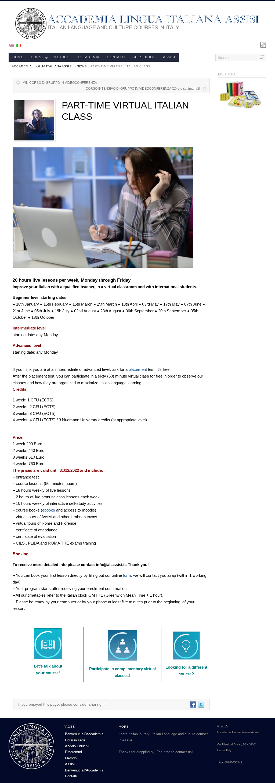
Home (17, 57)
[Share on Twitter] (200, 704)
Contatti (116, 57)
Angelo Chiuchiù (77, 746)
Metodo (62, 57)
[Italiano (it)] (18, 45)
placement (138, 369)
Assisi (169, 57)
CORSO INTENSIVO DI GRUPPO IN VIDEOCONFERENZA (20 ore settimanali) (143, 88)
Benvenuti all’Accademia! (84, 734)
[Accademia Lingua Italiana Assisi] (137, 38)
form (127, 575)
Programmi (73, 752)
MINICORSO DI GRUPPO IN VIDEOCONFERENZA (60, 83)
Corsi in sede (75, 740)
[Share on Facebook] (192, 704)
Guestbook (143, 57)
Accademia (88, 57)
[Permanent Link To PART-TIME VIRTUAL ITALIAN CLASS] (34, 120)
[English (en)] (11, 45)
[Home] (31, 768)
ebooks (48, 510)
